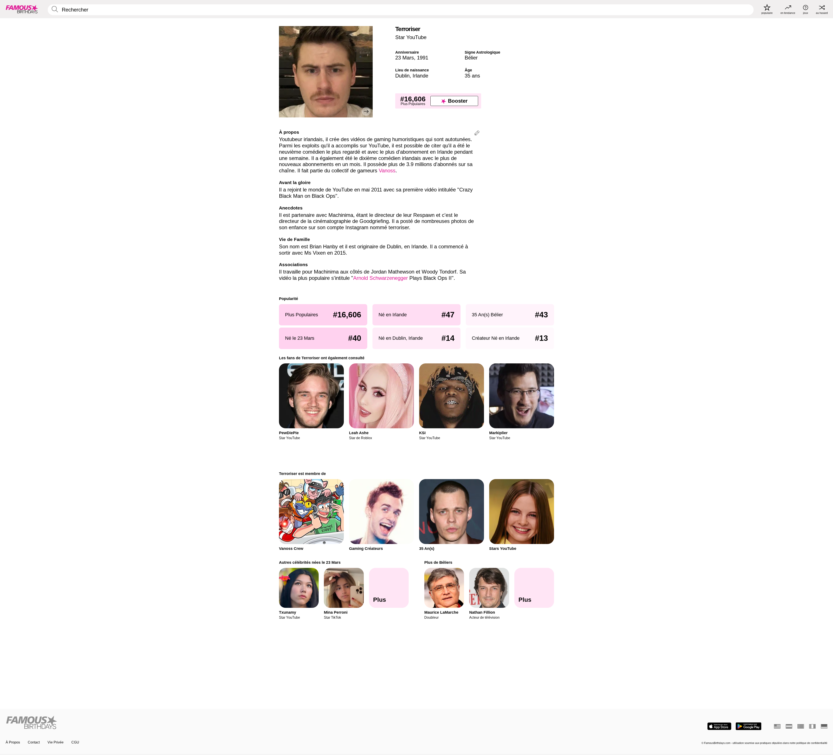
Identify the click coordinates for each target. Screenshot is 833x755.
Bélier (471, 58)
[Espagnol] (789, 726)
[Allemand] (824, 726)
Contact (34, 742)
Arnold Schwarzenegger (380, 278)
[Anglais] (777, 726)
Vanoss (387, 170)
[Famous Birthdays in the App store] (719, 726)
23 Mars (404, 58)
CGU (75, 742)
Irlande (420, 76)
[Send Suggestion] (477, 134)
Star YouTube (410, 37)
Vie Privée (56, 742)
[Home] (210, 722)
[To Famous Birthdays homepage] (22, 9)
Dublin (402, 76)
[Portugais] (800, 726)
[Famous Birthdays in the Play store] (748, 726)
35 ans (472, 76)
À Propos (13, 742)
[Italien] (812, 726)
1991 (422, 58)
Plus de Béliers (438, 562)
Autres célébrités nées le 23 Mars (310, 562)
